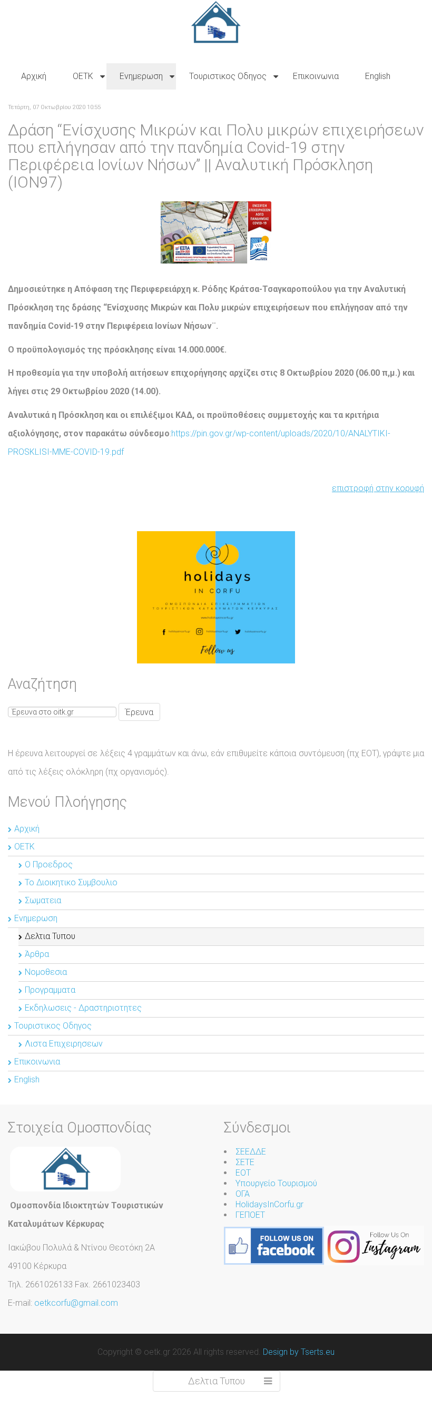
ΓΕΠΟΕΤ (250, 1215)
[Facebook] (274, 1245)
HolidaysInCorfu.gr (269, 1204)
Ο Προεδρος (49, 864)
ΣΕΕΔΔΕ (250, 1152)
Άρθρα (37, 954)
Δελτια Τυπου (50, 936)
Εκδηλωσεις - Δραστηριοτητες (83, 1008)
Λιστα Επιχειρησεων (64, 1044)
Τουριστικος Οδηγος (53, 1026)
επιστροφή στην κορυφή (378, 488)
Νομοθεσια (46, 972)
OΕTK (24, 847)
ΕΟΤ (243, 1173)
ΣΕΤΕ (244, 1162)
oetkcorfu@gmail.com (76, 1303)
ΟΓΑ (242, 1194)
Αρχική (27, 829)
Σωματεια (43, 900)
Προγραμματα (50, 990)
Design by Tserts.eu (299, 1352)
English (27, 1079)
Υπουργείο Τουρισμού (276, 1183)
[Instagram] (374, 1245)
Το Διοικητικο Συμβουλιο (71, 882)
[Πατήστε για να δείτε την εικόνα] (216, 232)
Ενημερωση (35, 918)
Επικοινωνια (37, 1062)
